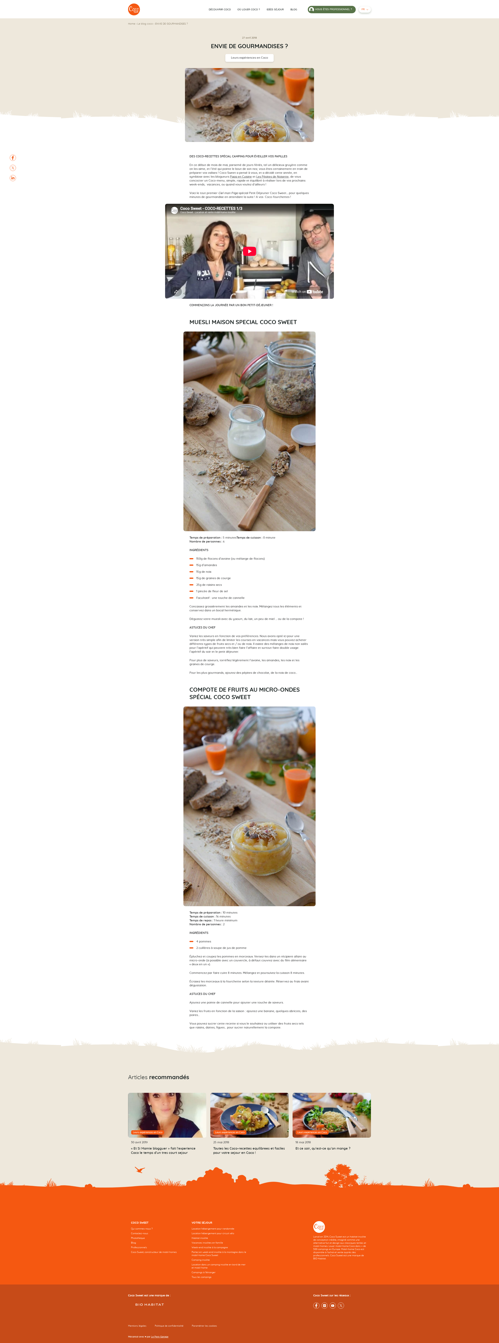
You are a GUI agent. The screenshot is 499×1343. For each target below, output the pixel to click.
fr (363, 9)
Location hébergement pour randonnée (213, 1229)
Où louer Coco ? (248, 9)
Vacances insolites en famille (207, 1243)
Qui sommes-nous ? (142, 1229)
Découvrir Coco (220, 9)
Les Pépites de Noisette (272, 176)
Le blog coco (145, 24)
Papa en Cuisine (241, 176)
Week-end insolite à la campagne (210, 1247)
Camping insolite (201, 1260)
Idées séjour (275, 9)
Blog (293, 9)
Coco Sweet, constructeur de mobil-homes (154, 1252)
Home (131, 24)
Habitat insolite (200, 1238)
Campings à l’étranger (204, 1272)
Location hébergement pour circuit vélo (213, 1233)
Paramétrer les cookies (204, 1326)
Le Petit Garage (159, 1337)
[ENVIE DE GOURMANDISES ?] (134, 10)
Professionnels (139, 1247)
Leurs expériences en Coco (249, 57)
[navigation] (158, 1240)
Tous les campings (201, 1277)
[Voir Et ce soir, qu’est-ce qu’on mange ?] (332, 1115)
